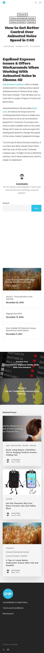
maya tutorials (16, 445)
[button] (40, 2)
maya (8, 445)
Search (6, 203)
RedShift (24, 556)
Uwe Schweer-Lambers (13, 84)
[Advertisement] (22, 239)
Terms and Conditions (13, 608)
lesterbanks (10, 46)
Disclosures (8, 613)
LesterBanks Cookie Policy (15, 602)
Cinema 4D (22, 14)
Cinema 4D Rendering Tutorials (22, 18)
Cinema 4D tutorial (17, 22)
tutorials (31, 22)
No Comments (35, 46)
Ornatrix (25, 445)
